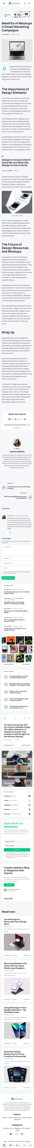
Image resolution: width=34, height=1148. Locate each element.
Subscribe (17, 850)
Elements (28, 1128)
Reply (10, 532)
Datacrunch (17, 1117)
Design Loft (17, 1119)
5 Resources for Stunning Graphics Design (16, 611)
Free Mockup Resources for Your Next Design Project (16, 592)
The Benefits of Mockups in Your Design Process (15, 629)
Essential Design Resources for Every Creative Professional (15, 1054)
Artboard (29, 1117)
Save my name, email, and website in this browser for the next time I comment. (17, 572)
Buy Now (9, 885)
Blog (5, 1141)
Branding (6, 1128)
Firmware (10, 1117)
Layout (17, 1130)
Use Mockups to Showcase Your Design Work (15, 921)
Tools (11, 1128)
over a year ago (8, 739)
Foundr (23, 1117)
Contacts (11, 1141)
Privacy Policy (19, 1141)
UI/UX (22, 1128)
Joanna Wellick (17, 451)
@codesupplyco (9, 745)
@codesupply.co (9, 664)
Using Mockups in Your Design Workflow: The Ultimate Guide (14, 603)
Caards (4, 1117)
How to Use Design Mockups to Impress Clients (14, 620)
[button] (4, 3)
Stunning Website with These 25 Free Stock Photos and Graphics (15, 965)
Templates (17, 1128)
